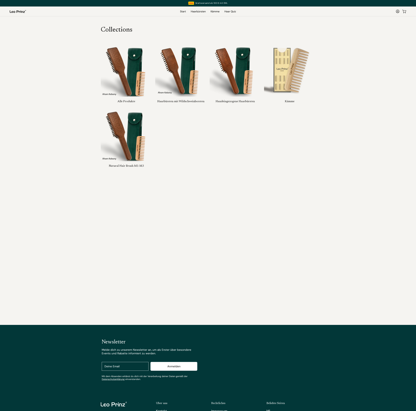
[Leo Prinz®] (18, 11)
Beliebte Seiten (275, 403)
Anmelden (174, 366)
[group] (208, 3)
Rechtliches (218, 403)
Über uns (161, 403)
